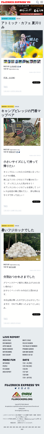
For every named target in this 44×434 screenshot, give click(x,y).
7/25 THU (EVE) (27, 366)
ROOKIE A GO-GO (27, 354)
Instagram (18, 67)
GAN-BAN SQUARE (28, 351)
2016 (23, 427)
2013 (14, 427)
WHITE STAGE (27, 340)
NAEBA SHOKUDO (8, 348)
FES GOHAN (6, 368)
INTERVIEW (6, 363)
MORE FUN (9, 360)
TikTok (25, 388)
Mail (28, 388)
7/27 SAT (25, 371)
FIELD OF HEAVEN (28, 343)
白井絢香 (13, 66)
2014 (17, 427)
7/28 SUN (7, 91)
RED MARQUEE (7, 343)
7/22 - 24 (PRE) (27, 363)
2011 (8, 427)
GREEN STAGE (15, 323)
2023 (22, 429)
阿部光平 (12, 152)
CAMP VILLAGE (15, 210)
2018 (29, 427)
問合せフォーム (29, 419)
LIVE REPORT (11, 337)
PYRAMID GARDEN (28, 348)
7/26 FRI (25, 368)
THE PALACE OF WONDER (30, 346)
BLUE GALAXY (7, 354)
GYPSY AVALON (15, 91)
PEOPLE (5, 366)
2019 (33, 427)
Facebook (19, 388)
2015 (20, 427)
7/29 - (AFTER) (27, 377)
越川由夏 (12, 267)
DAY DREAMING (7, 351)
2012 (11, 427)
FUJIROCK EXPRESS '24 (15, 2)
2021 (36, 427)
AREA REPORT (7, 371)
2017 (26, 427)
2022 (39, 427)
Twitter (20, 67)
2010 (5, 427)
